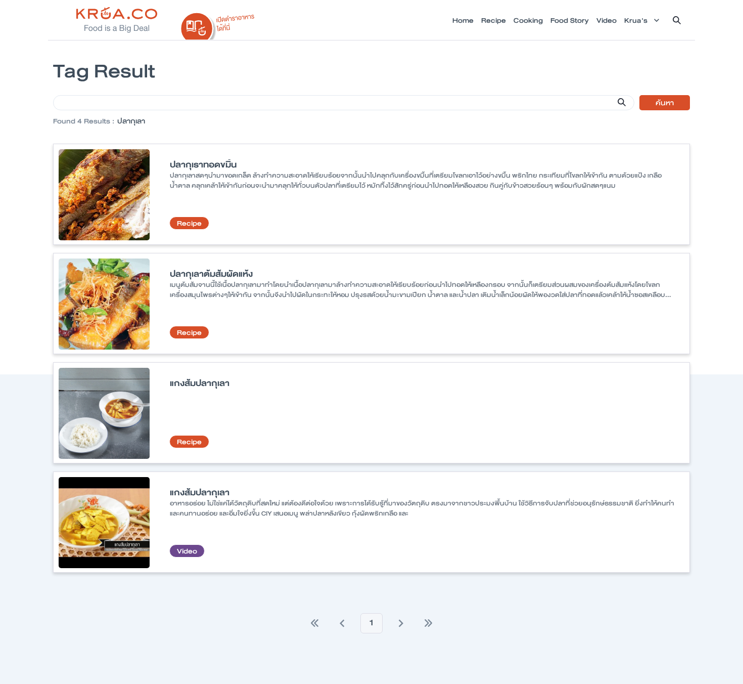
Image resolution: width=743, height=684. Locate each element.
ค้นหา (665, 103)
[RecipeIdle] (217, 24)
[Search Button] (622, 102)
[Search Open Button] (677, 20)
